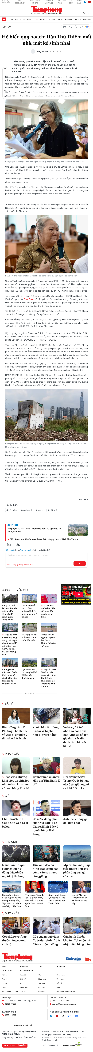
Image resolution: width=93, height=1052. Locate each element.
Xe (21, 983)
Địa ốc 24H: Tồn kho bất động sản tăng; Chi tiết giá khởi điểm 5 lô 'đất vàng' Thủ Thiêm (49, 678)
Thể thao (77, 19)
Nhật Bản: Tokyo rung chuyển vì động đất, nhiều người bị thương (13, 870)
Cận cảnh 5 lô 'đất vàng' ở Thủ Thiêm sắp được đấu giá (29, 673)
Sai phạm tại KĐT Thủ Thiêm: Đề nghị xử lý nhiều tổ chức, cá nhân (34, 530)
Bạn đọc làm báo (16, 1045)
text (70, 27)
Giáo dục (5, 987)
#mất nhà (52, 510)
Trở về (5, 96)
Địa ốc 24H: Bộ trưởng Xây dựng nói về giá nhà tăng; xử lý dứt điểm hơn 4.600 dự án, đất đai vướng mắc (10, 644)
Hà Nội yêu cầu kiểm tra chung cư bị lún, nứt (29, 637)
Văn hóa (41, 983)
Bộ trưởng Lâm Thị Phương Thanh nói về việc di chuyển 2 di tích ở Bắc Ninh (15, 732)
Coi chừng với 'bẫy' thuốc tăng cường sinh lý (14, 940)
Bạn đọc (60, 987)
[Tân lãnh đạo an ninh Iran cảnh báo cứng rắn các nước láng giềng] (46, 853)
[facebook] (85, 2)
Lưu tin (5, 83)
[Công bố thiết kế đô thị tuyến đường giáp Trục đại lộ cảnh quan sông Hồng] (10, 598)
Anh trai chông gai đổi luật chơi (76, 821)
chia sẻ (64, 27)
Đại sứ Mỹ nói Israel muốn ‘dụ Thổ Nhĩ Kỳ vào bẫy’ (80, 899)
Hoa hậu (41, 987)
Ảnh (40, 967)
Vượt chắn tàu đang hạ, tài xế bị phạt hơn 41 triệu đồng (46, 731)
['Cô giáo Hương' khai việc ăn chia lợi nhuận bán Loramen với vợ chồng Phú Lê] (16, 765)
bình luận (81, 27)
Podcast (61, 967)
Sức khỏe (43, 19)
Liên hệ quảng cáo (58, 997)
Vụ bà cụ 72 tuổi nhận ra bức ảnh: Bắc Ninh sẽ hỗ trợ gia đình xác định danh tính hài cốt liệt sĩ (75, 736)
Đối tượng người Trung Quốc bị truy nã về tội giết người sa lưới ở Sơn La (76, 782)
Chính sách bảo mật (23, 1025)
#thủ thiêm (11, 510)
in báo (75, 27)
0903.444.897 (10, 1015)
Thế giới (52, 19)
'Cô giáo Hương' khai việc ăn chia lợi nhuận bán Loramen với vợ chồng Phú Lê (16, 782)
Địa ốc (35, 19)
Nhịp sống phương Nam (66, 991)
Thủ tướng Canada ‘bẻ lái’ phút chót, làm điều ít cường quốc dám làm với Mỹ (34, 900)
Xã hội (10, 19)
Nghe (5, 69)
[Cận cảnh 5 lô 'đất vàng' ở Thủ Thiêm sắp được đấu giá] (29, 662)
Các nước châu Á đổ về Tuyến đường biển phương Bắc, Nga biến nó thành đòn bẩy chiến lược (11, 900)
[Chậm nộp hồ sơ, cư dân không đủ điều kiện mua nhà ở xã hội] (29, 598)
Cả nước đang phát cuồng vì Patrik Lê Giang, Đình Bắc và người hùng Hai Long (45, 826)
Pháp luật (68, 19)
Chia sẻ (5, 76)
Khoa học (24, 987)
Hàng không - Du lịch (10, 991)
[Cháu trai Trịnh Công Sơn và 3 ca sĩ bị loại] (16, 808)
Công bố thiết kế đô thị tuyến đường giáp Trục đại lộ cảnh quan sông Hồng (9, 612)
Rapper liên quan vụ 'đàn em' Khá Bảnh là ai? (46, 780)
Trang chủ (4, 19)
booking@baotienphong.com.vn (64, 1004)
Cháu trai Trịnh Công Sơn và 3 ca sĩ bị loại (15, 822)
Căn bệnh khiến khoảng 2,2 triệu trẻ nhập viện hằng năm (77, 940)
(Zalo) (67, 1001)
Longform (7, 971)
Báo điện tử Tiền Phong (46, 10)
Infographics (26, 971)
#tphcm (40, 510)
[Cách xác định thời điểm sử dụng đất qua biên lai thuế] (49, 598)
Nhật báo (24, 967)
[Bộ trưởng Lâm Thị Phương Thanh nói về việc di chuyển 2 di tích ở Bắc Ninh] (16, 716)
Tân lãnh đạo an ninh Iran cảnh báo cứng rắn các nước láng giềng (45, 870)
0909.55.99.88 (58, 1001)
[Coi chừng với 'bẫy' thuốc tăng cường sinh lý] (16, 925)
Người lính (87, 19)
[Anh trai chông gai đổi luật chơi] (77, 808)
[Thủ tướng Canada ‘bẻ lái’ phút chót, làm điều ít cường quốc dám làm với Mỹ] (35, 887)
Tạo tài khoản (26, 550)
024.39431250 (10, 1004)
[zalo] (71, 1016)
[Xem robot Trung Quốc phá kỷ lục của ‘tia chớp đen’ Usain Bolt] (58, 887)
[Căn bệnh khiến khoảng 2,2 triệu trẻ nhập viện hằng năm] (77, 925)
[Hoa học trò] (88, 959)
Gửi (79, 563)
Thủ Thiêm (29, 299)
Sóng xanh (27, 19)
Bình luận (5, 89)
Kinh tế (18, 19)
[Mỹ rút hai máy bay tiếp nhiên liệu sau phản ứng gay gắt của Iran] (77, 853)
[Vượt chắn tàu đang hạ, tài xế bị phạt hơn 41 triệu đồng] (46, 716)
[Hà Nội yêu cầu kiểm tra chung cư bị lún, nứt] (29, 627)
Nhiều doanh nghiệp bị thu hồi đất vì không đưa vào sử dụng (48, 640)
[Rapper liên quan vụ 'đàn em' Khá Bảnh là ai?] (46, 765)
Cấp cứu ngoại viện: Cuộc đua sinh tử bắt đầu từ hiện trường (46, 940)
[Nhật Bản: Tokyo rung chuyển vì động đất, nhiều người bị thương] (16, 853)
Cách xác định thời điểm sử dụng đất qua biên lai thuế (48, 611)
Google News (87, 27)
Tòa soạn (6, 997)
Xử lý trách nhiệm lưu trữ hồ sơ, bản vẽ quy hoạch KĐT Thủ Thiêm (44, 539)
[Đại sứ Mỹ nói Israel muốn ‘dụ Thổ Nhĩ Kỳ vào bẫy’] (81, 887)
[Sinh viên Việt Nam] (73, 959)
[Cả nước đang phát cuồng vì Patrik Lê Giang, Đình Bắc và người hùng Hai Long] (46, 808)
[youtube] (89, 2)
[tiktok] (64, 1016)
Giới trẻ (60, 19)
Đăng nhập (10, 550)
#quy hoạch (26, 510)
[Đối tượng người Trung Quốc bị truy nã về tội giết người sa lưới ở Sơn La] (77, 765)
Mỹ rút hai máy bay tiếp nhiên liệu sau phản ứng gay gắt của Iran (76, 870)
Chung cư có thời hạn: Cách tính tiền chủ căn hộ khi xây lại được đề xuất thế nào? (9, 676)
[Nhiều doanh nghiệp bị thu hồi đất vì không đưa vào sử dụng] (49, 627)
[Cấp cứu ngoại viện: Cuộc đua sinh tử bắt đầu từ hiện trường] (46, 925)
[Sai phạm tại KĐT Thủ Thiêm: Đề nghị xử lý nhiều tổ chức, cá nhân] (78, 530)
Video (4, 967)
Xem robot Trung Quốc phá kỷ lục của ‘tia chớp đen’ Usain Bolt (57, 899)
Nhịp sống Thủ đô (45, 991)
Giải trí (10, 796)
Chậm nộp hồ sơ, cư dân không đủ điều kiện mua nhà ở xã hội (29, 611)
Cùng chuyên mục (15, 590)
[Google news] (78, 1016)
